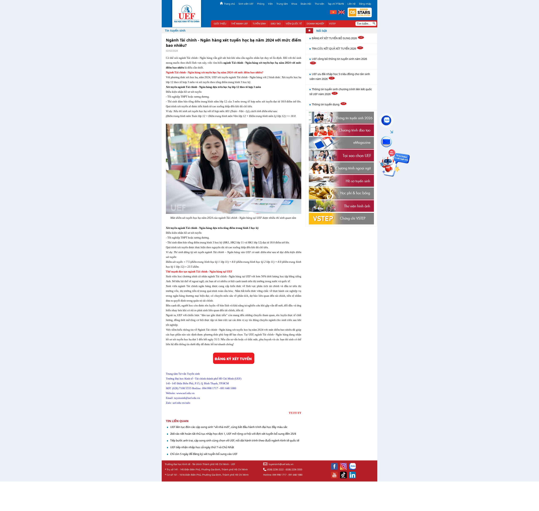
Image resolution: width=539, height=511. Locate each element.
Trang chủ (229, 3)
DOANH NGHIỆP (315, 23)
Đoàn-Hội (306, 3)
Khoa (294, 3)
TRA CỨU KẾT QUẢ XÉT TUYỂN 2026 (334, 48)
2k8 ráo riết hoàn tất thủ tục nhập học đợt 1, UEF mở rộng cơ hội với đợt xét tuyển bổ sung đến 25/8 (233, 434)
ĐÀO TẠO (276, 23)
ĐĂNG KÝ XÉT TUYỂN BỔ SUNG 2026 (335, 38)
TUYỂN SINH (259, 23)
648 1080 (230, 388)
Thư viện (319, 3)
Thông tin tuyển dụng (326, 104)
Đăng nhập (365, 3)
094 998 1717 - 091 (213, 388)
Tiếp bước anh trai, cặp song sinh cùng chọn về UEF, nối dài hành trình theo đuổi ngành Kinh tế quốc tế (234, 440)
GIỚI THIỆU (220, 23)
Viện (270, 3)
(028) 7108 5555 (181, 388)
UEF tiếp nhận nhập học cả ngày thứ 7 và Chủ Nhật (202, 447)
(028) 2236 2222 (275, 469)
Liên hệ (351, 3)
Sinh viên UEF (246, 3)
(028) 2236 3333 (294, 469)
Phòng (260, 3)
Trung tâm (282, 3)
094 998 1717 (279, 474)
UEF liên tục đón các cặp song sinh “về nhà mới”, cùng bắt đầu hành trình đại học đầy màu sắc (228, 427)
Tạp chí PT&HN (336, 3)
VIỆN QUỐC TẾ (294, 23)
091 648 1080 (295, 474)
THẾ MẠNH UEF (239, 23)
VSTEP (332, 23)
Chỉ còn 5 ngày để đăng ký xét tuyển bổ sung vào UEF (203, 454)
